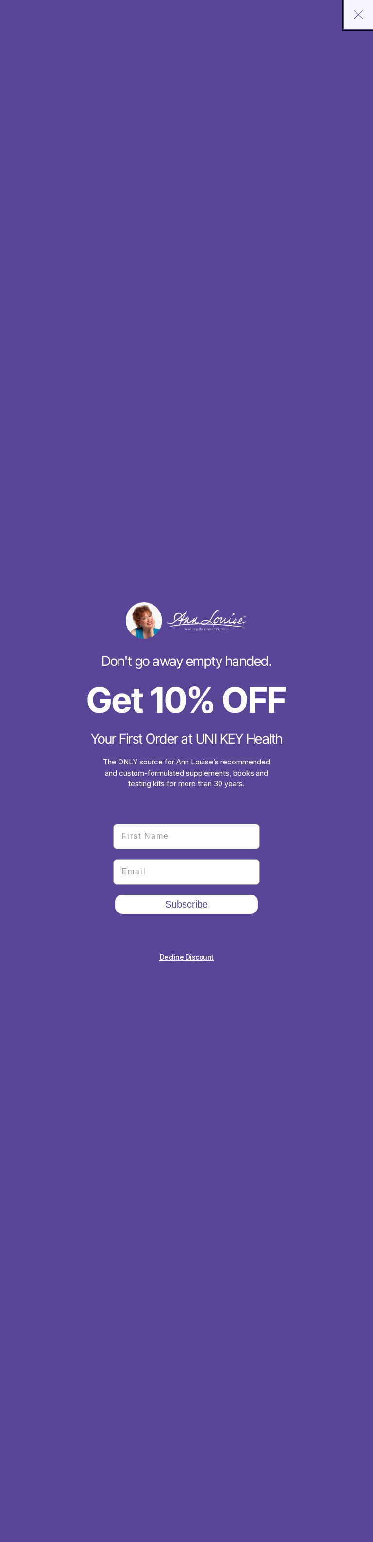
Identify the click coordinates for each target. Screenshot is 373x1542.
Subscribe (186, 904)
